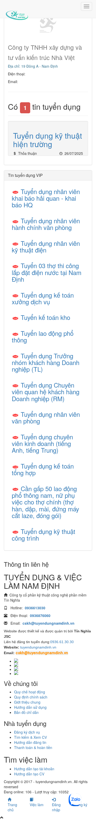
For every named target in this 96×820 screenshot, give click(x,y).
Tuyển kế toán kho (45, 317)
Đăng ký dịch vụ (27, 732)
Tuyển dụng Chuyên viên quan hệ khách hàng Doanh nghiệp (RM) (45, 391)
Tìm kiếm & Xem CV (30, 737)
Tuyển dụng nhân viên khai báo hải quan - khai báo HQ (46, 198)
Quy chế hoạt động (29, 691)
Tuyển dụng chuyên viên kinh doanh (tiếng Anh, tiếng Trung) (42, 443)
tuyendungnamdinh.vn (38, 647)
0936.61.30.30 (62, 642)
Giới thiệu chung (27, 702)
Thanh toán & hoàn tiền (33, 747)
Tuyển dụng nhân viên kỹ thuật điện (46, 246)
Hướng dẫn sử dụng (30, 707)
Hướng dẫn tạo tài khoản (34, 768)
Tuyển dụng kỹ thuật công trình (43, 534)
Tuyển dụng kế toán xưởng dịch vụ (43, 298)
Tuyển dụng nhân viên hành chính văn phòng (46, 224)
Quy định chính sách (30, 697)
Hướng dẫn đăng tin (30, 742)
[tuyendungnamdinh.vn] (17, 11)
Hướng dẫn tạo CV (29, 773)
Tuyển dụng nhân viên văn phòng (46, 417)
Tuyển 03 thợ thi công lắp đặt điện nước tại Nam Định (46, 272)
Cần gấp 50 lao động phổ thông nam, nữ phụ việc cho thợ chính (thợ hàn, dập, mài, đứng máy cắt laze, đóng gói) (45, 502)
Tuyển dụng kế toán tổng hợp (43, 469)
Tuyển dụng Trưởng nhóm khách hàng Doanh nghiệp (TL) (45, 362)
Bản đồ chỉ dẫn (26, 712)
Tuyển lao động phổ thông (42, 336)
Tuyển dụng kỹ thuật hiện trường (47, 139)
